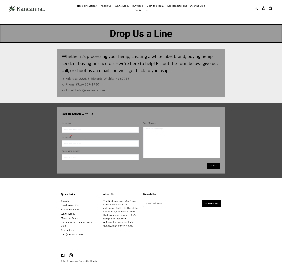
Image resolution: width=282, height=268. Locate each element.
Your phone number (71, 151)
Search (65, 201)
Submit (213, 166)
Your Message (149, 123)
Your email (67, 137)
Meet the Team (69, 218)
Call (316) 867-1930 (72, 234)
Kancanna (73, 261)
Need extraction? (71, 205)
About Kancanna (70, 209)
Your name (66, 123)
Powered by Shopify (88, 261)
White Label (68, 213)
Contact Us (67, 230)
